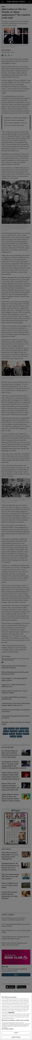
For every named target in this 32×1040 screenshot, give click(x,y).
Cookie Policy (11, 1012)
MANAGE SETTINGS (16, 1037)
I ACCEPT (16, 1032)
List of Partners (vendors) (7, 1028)
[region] (16, 1016)
